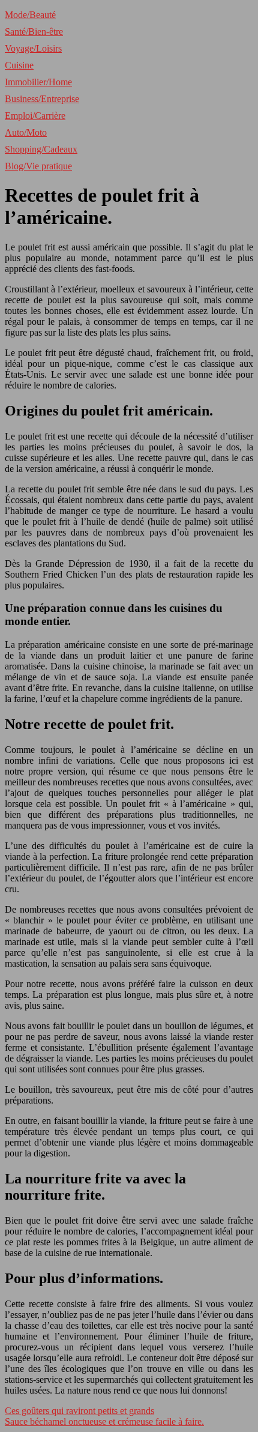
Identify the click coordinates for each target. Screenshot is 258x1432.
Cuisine (19, 65)
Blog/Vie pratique (38, 166)
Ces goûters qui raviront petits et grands (79, 1411)
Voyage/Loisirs (33, 48)
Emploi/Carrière (35, 115)
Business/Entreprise (42, 99)
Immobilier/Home (38, 82)
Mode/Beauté (30, 15)
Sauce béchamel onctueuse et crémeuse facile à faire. (104, 1421)
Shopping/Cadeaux (41, 149)
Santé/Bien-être (34, 31)
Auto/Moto (26, 132)
